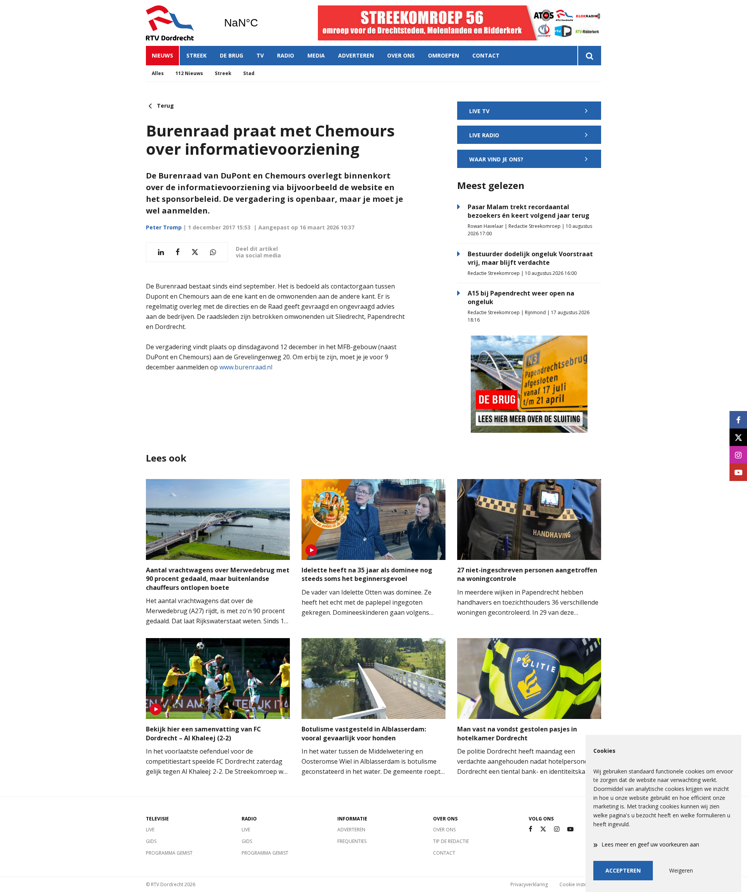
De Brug (231, 55)
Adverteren (356, 55)
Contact (486, 55)
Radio (285, 55)
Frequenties (351, 841)
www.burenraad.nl (245, 367)
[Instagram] (556, 829)
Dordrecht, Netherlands (261, 23)
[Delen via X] (195, 252)
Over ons (401, 55)
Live (150, 829)
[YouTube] (570, 829)
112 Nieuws (189, 73)
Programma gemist (169, 853)
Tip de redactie (451, 841)
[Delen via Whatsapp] (213, 252)
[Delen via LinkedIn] (161, 252)
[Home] (179, 22)
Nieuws (162, 55)
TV (260, 55)
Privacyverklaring (529, 884)
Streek (196, 55)
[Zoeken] (589, 55)
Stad (248, 73)
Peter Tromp (164, 227)
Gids (151, 841)
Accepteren (623, 870)
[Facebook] (530, 829)
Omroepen (443, 55)
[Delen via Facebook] (178, 252)
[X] (543, 829)
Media (316, 55)
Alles (158, 73)
